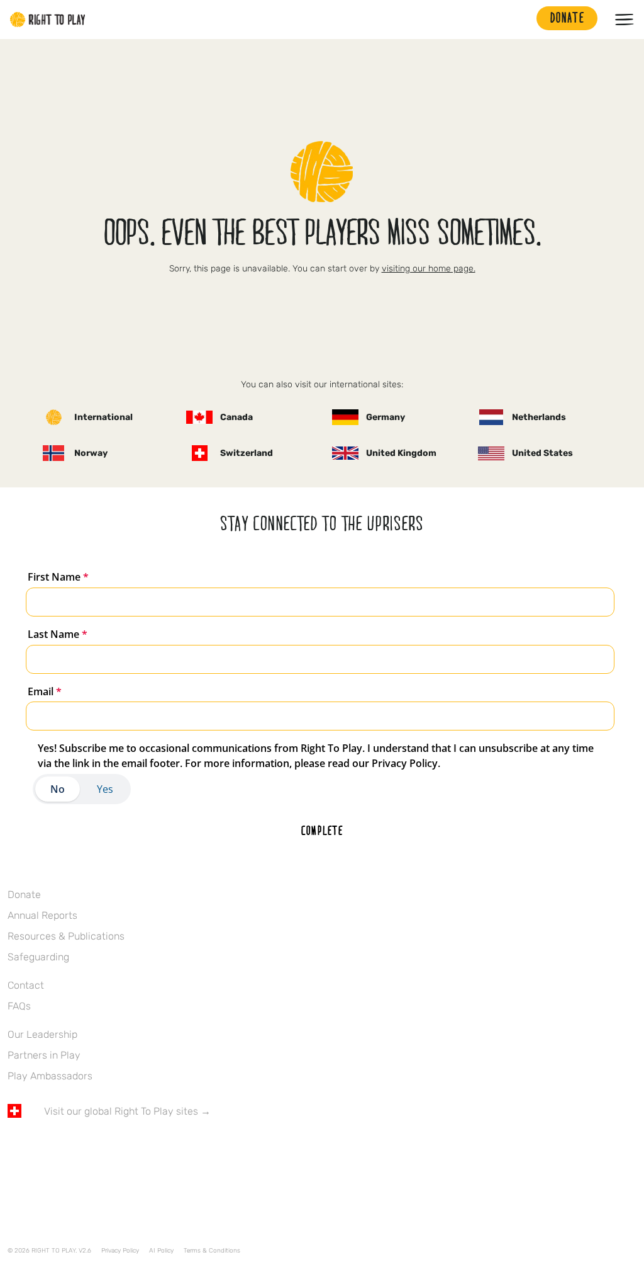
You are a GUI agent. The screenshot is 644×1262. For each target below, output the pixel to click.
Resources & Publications (66, 936)
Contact (26, 985)
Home (48, 19)
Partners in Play (44, 1055)
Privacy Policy (120, 1250)
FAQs (19, 1006)
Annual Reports (42, 915)
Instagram (67, 1148)
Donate (24, 895)
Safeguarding (38, 957)
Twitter (41, 1148)
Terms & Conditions (212, 1250)
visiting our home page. (428, 268)
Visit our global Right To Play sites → (127, 1111)
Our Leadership (42, 1034)
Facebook (14, 1148)
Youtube (120, 1148)
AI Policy (161, 1250)
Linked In (94, 1148)
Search (521, 19)
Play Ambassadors (50, 1076)
